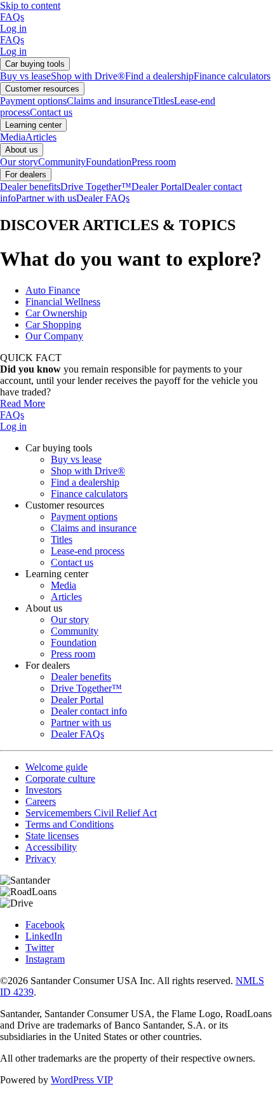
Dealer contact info (89, 711)
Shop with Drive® (88, 76)
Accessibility (51, 847)
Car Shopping (53, 324)
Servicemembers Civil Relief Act (91, 812)
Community (62, 161)
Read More (22, 403)
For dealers (25, 174)
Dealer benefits (30, 186)
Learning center (33, 125)
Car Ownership (56, 313)
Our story (19, 161)
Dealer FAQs (103, 198)
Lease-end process (87, 550)
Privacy (40, 858)
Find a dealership (159, 76)
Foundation (108, 161)
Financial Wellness (62, 301)
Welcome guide (56, 767)
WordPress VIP (82, 1079)
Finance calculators (232, 76)
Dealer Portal (157, 186)
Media (12, 137)
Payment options (33, 100)
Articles (41, 137)
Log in (13, 28)
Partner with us (46, 198)
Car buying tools (35, 64)
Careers (40, 801)
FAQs (12, 16)
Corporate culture (60, 778)
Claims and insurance (109, 100)
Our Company (54, 336)
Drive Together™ (95, 186)
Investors (43, 789)
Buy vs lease (25, 76)
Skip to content (30, 5)
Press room (153, 161)
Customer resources (42, 88)
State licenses (52, 835)
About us (21, 149)
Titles (163, 100)
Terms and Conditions (69, 824)
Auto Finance (52, 290)
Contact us (51, 112)
